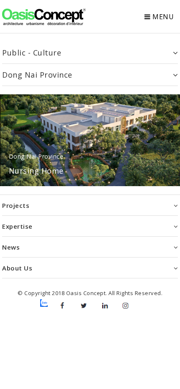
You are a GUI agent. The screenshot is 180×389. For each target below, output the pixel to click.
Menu (162, 16)
